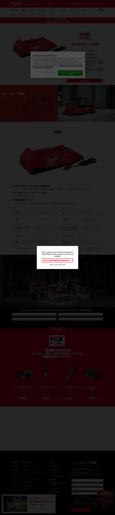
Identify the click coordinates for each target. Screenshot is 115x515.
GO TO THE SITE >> (57, 260)
